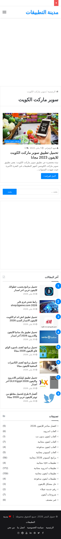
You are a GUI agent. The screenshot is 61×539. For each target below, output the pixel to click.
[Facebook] (43, 533)
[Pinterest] (35, 533)
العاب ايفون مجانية (47, 441)
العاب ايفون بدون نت (46, 436)
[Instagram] (18, 533)
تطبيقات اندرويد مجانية (45, 468)
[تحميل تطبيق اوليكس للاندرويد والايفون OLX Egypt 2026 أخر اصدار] (49, 382)
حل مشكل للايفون (47, 484)
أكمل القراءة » (50, 176)
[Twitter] (39, 533)
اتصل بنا (21, 527)
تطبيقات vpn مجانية (46, 462)
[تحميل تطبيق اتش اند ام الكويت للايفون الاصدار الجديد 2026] (49, 321)
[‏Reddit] (22, 533)
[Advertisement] (30, 52)
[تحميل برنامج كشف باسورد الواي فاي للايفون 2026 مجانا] (49, 352)
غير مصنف (51, 499)
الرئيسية (52, 91)
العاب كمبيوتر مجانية (46, 452)
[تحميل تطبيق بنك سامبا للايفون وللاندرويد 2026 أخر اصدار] (49, 336)
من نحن (11, 527)
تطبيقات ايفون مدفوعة (45, 478)
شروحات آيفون (48, 494)
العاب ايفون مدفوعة (46, 447)
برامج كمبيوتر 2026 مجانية (42, 457)
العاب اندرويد (49, 431)
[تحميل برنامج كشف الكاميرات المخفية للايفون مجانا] (49, 367)
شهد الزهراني (51, 148)
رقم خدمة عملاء (48, 489)
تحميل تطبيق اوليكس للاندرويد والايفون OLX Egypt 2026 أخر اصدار (21, 381)
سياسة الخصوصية (35, 527)
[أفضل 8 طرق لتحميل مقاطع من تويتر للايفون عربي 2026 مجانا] (49, 398)
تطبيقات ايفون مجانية (45, 473)
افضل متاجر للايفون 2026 (43, 426)
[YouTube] (26, 533)
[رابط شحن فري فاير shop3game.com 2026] (49, 306)
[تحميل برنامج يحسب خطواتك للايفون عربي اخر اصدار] (49, 291)
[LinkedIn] (30, 533)
